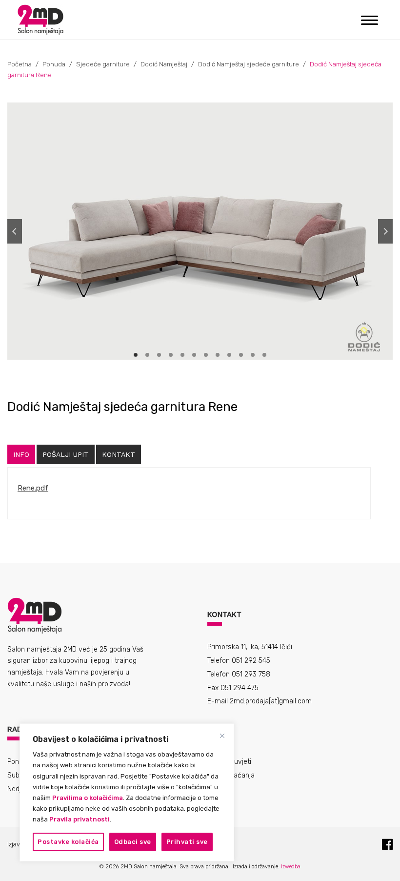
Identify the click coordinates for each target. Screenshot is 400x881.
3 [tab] (159, 355)
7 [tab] (206, 355)
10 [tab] (241, 355)
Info (21, 454)
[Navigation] (369, 19)
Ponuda (53, 64)
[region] (127, 792)
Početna (19, 64)
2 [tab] (147, 355)
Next (385, 231)
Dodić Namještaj (163, 64)
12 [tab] (264, 355)
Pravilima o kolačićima (87, 797)
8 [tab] (217, 355)
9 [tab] (229, 355)
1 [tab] (135, 355)
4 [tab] (171, 355)
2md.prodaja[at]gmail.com (271, 701)
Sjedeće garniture (103, 64)
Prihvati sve (187, 841)
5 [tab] (182, 355)
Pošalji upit (65, 454)
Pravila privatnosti (79, 819)
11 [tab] (253, 355)
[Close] (222, 735)
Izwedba (290, 866)
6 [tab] (194, 355)
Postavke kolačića (68, 841)
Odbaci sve (132, 841)
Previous (14, 231)
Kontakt (118, 454)
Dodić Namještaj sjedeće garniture (248, 64)
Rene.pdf (33, 488)
